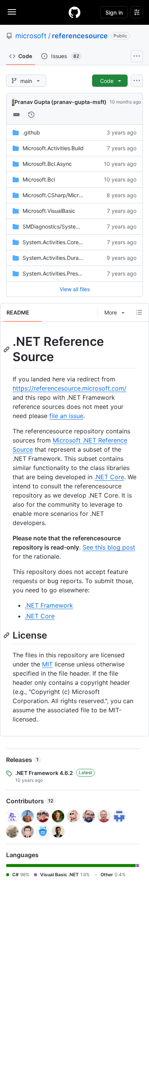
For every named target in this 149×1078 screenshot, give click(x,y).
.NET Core (109, 477)
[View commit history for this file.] (31, 114)
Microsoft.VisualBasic (49, 210)
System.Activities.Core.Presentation (67, 242)
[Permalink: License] (7, 635)
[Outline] (139, 312)
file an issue (66, 416)
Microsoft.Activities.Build (53, 148)
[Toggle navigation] (12, 12)
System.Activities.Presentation (60, 273)
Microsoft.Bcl (39, 179)
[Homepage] (74, 12)
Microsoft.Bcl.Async (47, 163)
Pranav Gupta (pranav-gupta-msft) (61, 102)
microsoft (31, 36)
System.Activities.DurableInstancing (67, 258)
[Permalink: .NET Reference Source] (7, 349)
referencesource (80, 36)
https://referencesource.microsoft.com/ (69, 388)
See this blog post (109, 547)
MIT (47, 664)
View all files (75, 289)
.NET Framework (49, 605)
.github (31, 132)
